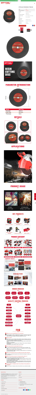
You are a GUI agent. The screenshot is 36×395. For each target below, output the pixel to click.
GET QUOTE (20, 377)
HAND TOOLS (3, 385)
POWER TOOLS (3, 383)
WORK (19, 375)
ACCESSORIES (3, 390)
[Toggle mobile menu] (34, 3)
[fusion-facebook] (32, 25)
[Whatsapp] (29, 389)
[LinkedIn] (28, 389)
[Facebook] (23, 389)
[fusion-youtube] (34, 25)
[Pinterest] (26, 389)
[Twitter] (25, 389)
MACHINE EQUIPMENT (4, 388)
